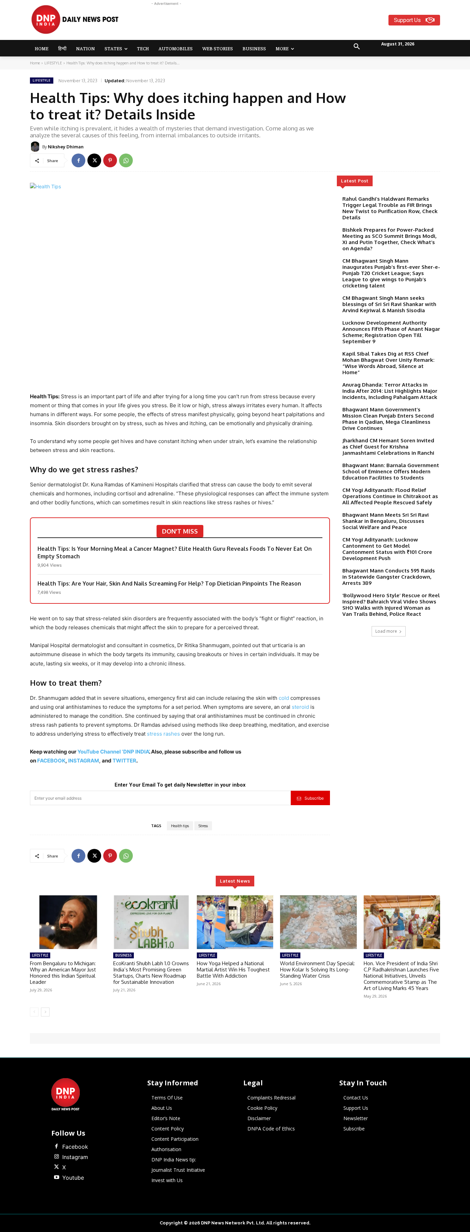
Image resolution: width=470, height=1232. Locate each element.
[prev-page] (34, 1012)
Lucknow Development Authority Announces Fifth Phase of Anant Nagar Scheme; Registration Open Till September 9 (391, 332)
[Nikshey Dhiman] (36, 146)
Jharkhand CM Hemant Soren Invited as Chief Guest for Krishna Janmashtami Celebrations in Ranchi (388, 446)
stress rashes (163, 733)
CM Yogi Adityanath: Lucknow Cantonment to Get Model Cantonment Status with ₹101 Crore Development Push (387, 548)
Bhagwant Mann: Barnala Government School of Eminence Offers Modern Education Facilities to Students (390, 471)
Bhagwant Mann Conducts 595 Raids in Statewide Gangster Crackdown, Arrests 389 (388, 576)
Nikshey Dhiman (66, 146)
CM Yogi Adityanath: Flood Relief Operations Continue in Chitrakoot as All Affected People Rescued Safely (390, 496)
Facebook (75, 1146)
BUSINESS (123, 955)
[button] (357, 47)
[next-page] (45, 1012)
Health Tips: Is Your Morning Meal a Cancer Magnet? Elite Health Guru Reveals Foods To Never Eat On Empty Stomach (175, 552)
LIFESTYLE (53, 63)
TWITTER (124, 760)
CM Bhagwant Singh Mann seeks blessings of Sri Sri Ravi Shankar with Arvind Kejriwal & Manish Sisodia (389, 304)
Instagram (75, 1157)
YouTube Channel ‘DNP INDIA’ (113, 751)
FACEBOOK (51, 760)
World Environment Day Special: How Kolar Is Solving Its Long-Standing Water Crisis (317, 969)
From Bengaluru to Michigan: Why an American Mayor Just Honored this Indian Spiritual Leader (63, 972)
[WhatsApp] (126, 160)
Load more (386, 631)
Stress (203, 825)
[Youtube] (56, 1177)
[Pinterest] (110, 160)
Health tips (180, 825)
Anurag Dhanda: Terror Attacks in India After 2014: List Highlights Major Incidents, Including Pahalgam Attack (389, 390)
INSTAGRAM (83, 760)
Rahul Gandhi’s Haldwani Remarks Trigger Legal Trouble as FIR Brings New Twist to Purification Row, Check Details (390, 208)
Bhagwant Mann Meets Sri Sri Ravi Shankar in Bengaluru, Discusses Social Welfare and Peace (385, 521)
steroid (301, 707)
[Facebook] (78, 160)
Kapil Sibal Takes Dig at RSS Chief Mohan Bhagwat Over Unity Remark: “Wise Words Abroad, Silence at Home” (388, 363)
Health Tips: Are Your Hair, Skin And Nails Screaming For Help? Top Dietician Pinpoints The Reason (169, 583)
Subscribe (314, 798)
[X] (94, 160)
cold (284, 698)
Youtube (73, 1177)
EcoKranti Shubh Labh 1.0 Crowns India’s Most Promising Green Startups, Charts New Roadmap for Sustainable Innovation (151, 972)
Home (35, 63)
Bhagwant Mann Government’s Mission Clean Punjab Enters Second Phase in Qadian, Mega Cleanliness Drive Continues (388, 418)
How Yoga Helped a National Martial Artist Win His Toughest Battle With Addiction (233, 969)
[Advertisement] (262, 22)
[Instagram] (56, 1157)
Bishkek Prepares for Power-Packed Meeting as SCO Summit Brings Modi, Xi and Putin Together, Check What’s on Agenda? (389, 239)
